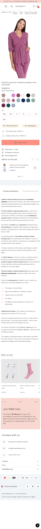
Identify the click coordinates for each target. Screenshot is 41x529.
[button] (32, 159)
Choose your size (11, 126)
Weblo (33, 497)
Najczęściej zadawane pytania (18, 442)
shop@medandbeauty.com (17, 448)
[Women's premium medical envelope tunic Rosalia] (13, 95)
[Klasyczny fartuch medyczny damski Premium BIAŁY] (35, 168)
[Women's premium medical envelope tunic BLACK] (28, 95)
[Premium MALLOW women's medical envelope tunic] (18, 95)
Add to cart (22, 142)
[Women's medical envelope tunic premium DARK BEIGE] (3, 100)
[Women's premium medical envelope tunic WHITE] (23, 95)
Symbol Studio (16, 497)
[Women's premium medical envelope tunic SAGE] (33, 100)
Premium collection (25, 327)
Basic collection (24, 329)
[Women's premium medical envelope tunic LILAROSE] (8, 100)
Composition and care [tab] (30, 191)
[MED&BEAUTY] (20, 6)
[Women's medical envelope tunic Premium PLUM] (3, 105)
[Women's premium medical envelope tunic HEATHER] (13, 100)
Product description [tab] (10, 191)
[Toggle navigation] (5, 6)
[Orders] (34, 7)
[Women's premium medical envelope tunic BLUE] (18, 100)
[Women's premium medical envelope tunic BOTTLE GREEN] (8, 105)
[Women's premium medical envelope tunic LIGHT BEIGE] (33, 95)
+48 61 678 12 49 (14, 455)
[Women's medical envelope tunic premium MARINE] (28, 100)
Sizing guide (32, 126)
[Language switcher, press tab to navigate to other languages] (2, 486)
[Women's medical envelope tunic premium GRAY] (13, 105)
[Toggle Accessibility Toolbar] (37, 525)
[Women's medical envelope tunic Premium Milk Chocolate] (8, 95)
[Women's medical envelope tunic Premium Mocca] (3, 95)
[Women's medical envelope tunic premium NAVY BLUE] (23, 100)
